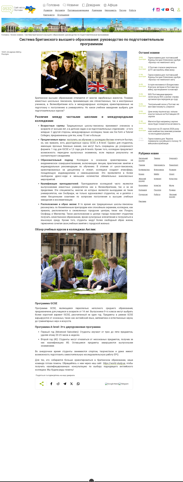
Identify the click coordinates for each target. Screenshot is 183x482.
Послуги (157, 190)
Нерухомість (111, 10)
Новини (72, 5)
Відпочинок (159, 170)
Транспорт (173, 165)
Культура (173, 179)
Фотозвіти (60, 10)
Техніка (157, 158)
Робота (132, 10)
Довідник (93, 5)
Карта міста (48, 15)
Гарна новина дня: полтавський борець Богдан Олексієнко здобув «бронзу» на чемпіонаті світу (164, 60)
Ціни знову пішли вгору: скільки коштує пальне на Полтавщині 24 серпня (163, 114)
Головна (53, 5)
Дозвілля (47, 10)
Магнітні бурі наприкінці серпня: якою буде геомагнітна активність (164, 122)
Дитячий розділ (173, 195)
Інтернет (157, 179)
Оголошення (63, 15)
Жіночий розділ (142, 180)
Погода (122, 10)
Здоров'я (173, 158)
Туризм (142, 165)
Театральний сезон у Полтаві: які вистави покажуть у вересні (163, 105)
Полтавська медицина (78, 10)
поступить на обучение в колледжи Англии (90, 139)
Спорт (171, 174)
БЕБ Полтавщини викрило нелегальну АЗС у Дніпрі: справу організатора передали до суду (163, 96)
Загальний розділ (143, 159)
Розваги (172, 170)
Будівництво (144, 170)
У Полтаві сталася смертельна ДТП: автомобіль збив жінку (162, 68)
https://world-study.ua (114, 363)
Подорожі (143, 194)
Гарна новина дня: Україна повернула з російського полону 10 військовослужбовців (164, 141)
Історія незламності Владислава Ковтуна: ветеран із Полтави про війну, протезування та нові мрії (163, 87)
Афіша (112, 5)
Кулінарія (143, 190)
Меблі (156, 174)
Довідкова (97, 10)
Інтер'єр (157, 185)
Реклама (142, 201)
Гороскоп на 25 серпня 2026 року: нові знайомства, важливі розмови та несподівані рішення (164, 131)
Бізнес (141, 174)
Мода (171, 185)
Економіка (143, 185)
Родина (172, 190)
